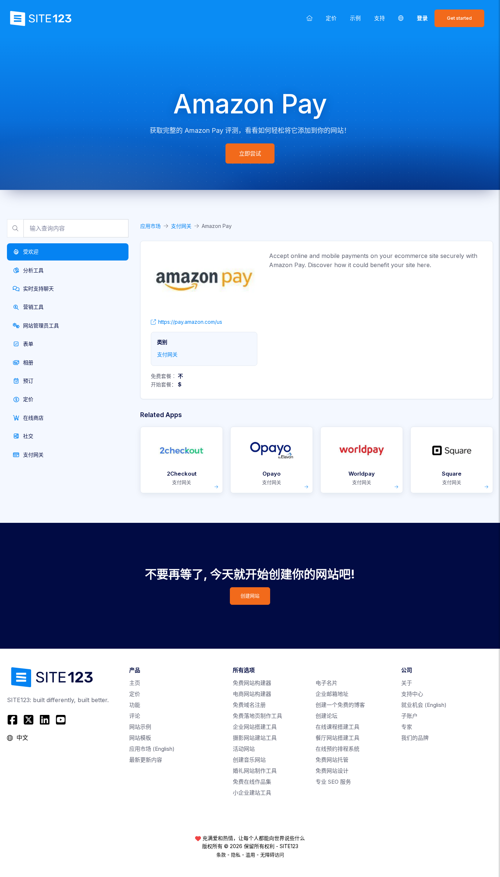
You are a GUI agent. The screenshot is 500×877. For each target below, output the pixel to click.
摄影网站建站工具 (255, 737)
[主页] (309, 18)
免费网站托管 (332, 759)
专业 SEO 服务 (333, 781)
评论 (134, 715)
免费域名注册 (249, 704)
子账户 (409, 715)
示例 (355, 18)
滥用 (250, 855)
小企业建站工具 (252, 792)
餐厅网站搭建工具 (337, 737)
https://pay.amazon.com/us (190, 322)
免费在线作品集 (252, 781)
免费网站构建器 (252, 682)
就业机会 (424, 704)
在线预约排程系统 (337, 748)
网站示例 (140, 726)
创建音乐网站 (249, 759)
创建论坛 (326, 715)
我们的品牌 (415, 737)
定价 (331, 18)
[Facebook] (13, 719)
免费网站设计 (332, 770)
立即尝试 (250, 153)
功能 (134, 704)
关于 (406, 682)
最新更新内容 (145, 759)
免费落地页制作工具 (257, 715)
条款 (221, 855)
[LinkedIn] (44, 719)
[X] (28, 719)
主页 (134, 682)
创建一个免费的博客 (340, 704)
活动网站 (244, 748)
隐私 (235, 855)
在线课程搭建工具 (337, 726)
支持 (379, 18)
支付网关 (181, 226)
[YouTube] (60, 719)
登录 (422, 18)
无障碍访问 (272, 855)
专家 (406, 726)
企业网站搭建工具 (255, 726)
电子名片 (326, 682)
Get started (459, 18)
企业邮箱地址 (332, 693)
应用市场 (150, 226)
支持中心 (412, 693)
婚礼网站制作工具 (255, 770)
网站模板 (140, 737)
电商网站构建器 (252, 693)
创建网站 (250, 596)
